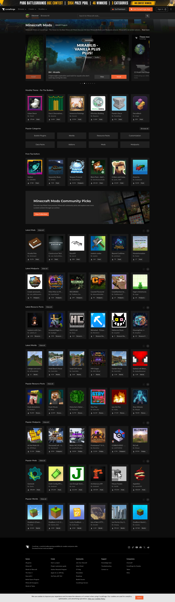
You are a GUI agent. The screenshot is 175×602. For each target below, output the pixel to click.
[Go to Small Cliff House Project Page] (77, 363)
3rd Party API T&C (56, 576)
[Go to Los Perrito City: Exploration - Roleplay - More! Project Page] (119, 517)
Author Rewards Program (59, 569)
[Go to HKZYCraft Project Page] (77, 325)
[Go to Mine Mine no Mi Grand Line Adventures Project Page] (56, 286)
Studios (41, 9)
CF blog (78, 569)
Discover (35, 16)
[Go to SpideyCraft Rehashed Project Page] (140, 363)
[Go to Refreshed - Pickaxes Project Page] (98, 325)
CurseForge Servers (82, 583)
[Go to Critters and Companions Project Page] (119, 172)
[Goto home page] (9, 9)
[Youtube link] (137, 547)
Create (31, 9)
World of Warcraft (31, 569)
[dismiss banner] (172, 3)
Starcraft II (29, 576)
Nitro (128, 573)
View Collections (41, 214)
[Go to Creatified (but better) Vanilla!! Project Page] (119, 286)
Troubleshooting (106, 566)
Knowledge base (106, 563)
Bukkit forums (80, 579)
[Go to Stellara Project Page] (35, 172)
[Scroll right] (147, 230)
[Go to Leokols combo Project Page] (98, 248)
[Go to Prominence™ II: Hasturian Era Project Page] (98, 440)
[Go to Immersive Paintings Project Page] (77, 108)
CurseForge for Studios (134, 566)
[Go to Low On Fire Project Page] (119, 402)
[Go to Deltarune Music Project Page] (119, 325)
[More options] (171, 9)
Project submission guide (58, 566)
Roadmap (79, 576)
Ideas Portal (79, 566)
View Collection (113, 77)
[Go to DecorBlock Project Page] (140, 108)
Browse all (144, 129)
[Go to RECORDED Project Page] (77, 286)
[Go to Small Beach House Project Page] (56, 363)
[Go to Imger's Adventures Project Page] (140, 286)
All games (28, 563)
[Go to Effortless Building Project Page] (98, 108)
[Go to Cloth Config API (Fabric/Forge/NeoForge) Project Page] (56, 478)
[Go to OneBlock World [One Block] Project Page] (140, 517)
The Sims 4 (29, 573)
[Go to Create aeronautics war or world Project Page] (35, 286)
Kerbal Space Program (32, 579)
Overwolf (129, 563)
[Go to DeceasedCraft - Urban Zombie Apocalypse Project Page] (56, 440)
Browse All (45, 16)
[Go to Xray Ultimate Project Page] (140, 402)
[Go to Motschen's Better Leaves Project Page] (77, 402)
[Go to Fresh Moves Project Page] (56, 402)
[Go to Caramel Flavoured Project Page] (98, 286)
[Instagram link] (129, 547)
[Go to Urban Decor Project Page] (35, 108)
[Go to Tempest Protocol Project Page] (77, 172)
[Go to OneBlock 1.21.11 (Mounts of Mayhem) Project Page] (56, 517)
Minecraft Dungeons (32, 583)
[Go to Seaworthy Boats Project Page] (56, 172)
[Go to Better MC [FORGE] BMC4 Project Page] (77, 440)
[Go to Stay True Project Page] (98, 402)
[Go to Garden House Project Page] (119, 363)
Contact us (104, 569)
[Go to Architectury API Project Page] (98, 478)
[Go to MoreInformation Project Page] (140, 248)
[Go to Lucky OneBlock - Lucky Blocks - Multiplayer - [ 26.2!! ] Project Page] (77, 517)
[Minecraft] (28, 16)
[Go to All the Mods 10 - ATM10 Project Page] (35, 440)
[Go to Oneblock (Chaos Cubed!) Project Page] (35, 517)
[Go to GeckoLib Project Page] (35, 478)
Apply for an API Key (57, 573)
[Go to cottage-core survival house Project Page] (35, 363)
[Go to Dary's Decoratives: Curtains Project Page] (56, 108)
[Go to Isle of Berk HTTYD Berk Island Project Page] (98, 517)
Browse (21, 9)
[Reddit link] (148, 547)
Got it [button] (139, 597)
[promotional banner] (87, 3)
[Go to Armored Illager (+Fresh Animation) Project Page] (56, 325)
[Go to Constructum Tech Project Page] (56, 248)
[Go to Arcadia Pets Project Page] (35, 248)
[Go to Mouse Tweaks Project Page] (119, 478)
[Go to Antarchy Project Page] (140, 172)
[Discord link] (140, 547)
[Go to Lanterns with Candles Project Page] (35, 325)
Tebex (128, 569)
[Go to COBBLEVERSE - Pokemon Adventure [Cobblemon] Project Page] (119, 440)
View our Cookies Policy (96, 599)
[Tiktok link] (133, 547)
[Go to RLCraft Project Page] (140, 440)
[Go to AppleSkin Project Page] (140, 478)
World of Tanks (30, 586)
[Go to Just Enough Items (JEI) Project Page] (77, 478)
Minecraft (29, 566)
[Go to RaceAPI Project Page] (77, 248)
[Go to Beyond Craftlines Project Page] (119, 248)
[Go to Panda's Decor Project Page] (119, 108)
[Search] (148, 16)
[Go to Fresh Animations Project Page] (35, 402)
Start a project (55, 563)
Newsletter (79, 573)
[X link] (144, 547)
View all (41, 230)
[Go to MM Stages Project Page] (98, 363)
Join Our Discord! (81, 563)
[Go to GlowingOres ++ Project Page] (140, 325)
